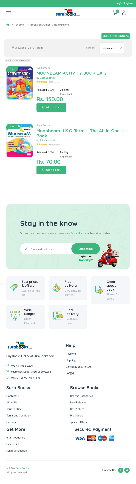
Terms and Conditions (19, 415)
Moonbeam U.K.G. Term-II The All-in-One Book (78, 133)
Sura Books (43, 67)
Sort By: (90, 47)
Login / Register (125, 3)
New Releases (78, 402)
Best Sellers (77, 408)
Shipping (71, 360)
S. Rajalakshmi (47, 77)
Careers (11, 422)
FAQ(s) (70, 373)
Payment (71, 353)
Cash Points (13, 444)
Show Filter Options (116, 36)
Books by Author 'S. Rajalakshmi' (49, 24)
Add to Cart (53, 107)
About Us (11, 402)
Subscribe (85, 249)
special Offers (78, 422)
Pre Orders (76, 415)
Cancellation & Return (79, 366)
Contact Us (12, 395)
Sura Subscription (16, 450)
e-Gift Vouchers (15, 437)
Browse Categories (81, 395)
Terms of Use (14, 408)
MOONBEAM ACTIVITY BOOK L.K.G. (71, 73)
